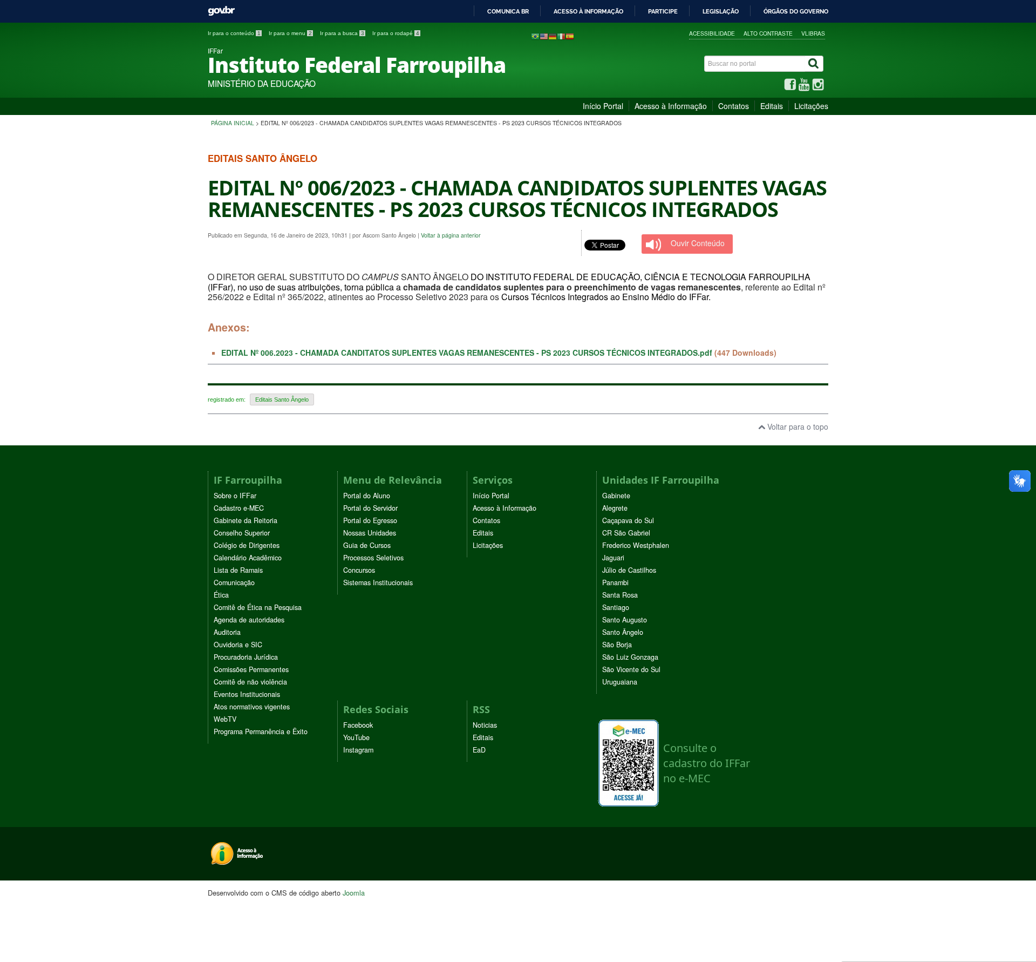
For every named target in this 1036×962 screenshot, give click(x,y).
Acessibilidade (712, 33)
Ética (221, 595)
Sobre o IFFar (235, 495)
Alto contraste (768, 33)
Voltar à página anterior (451, 235)
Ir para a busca (342, 33)
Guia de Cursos (367, 545)
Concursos (359, 570)
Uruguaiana (619, 682)
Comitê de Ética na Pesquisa (258, 607)
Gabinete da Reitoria (245, 520)
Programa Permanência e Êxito (261, 731)
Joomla (354, 893)
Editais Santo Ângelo (282, 399)
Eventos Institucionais (247, 694)
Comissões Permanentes (251, 669)
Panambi (615, 582)
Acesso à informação (588, 11)
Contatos (733, 105)
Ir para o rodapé (395, 33)
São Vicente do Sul (631, 669)
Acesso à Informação (671, 105)
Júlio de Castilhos (629, 570)
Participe (663, 11)
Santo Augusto (624, 620)
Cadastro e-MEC (239, 508)
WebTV (225, 719)
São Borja (617, 644)
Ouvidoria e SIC (238, 644)
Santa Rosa (620, 595)
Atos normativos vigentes (252, 707)
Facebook (358, 725)
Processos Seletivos (373, 558)
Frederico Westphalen (635, 545)
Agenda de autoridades (249, 620)
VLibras (813, 33)
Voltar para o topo (796, 426)
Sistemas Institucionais (378, 582)
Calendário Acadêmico (248, 558)
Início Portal (603, 105)
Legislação (721, 11)
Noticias (485, 725)
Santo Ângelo (622, 632)
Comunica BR (508, 11)
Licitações (811, 105)
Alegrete (615, 508)
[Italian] (561, 35)
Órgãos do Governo (796, 11)
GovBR (221, 11)
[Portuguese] (535, 35)
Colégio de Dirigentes (247, 545)
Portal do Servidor (370, 508)
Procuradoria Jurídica (246, 657)
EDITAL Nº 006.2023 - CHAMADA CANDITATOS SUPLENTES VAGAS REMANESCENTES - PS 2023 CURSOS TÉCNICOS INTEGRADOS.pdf (466, 352)
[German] (552, 35)
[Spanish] (569, 35)
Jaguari (613, 558)
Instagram (358, 750)
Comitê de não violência (250, 682)
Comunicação (234, 582)
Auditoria (227, 632)
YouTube (356, 737)
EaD (479, 750)
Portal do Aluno (366, 495)
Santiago (615, 607)
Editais (771, 105)
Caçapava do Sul (628, 520)
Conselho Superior (242, 533)
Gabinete (616, 495)
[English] (544, 35)
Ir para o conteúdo (234, 33)
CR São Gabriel (626, 533)
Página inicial (232, 123)
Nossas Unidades (369, 533)
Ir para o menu (290, 33)
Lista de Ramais (238, 570)
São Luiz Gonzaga (630, 657)
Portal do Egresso (370, 520)
